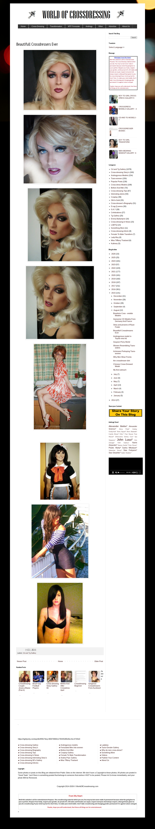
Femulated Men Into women (71, 748)
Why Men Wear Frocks (122, 357)
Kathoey (114, 243)
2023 (113, 265)
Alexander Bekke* (118, 426)
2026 (113, 254)
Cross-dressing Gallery (28, 745)
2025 (113, 257)
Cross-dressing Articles (29, 763)
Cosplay (114, 197)
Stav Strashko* (115, 453)
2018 (113, 282)
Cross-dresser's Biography (121, 203)
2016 (113, 289)
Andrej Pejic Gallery (68, 758)
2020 (113, 275)
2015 (113, 293)
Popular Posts (116, 182)
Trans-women (116, 178)
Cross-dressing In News (120, 222)
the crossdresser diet (121, 361)
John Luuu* (125, 439)
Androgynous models (68, 745)
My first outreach (119, 370)
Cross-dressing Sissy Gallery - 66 (53, 686)
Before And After (117, 188)
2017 (113, 286)
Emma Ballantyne (118, 219)
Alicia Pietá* (124, 429)
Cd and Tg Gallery (29, 653)
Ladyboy (104, 745)
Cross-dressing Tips (119, 191)
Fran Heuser (129, 434)
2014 (113, 400)
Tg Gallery (115, 216)
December (118, 296)
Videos (103, 755)
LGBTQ (114, 225)
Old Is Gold (115, 200)
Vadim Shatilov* (126, 453)
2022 (113, 268)
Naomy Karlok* (123, 445)
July (115, 374)
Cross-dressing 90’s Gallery (30, 760)
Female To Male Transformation (72, 755)
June (116, 378)
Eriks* (122, 434)
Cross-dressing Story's (120, 172)
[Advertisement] (59, 712)
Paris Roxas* (132, 445)
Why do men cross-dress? (111, 750)
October (117, 303)
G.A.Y (113, 209)
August (117, 310)
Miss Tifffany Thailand (120, 240)
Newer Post (21, 661)
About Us (104, 760)
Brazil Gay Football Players (37, 686)
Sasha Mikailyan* (129, 448)
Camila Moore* (114, 434)
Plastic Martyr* (115, 448)
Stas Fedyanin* (130, 450)
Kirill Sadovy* (123, 443)
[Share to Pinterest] (35, 650)
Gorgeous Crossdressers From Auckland (94, 686)
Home (60, 661)
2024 (113, 261)
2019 (113, 279)
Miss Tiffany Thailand (68, 760)
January (117, 396)
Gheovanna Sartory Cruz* (124, 437)
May (115, 381)
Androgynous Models (119, 175)
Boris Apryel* (121, 431)
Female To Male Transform (121, 234)
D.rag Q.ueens (117, 206)
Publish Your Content (109, 758)
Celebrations (116, 212)
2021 (113, 272)
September (118, 307)
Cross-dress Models (119, 185)
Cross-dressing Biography (29, 750)
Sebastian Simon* (115, 450)
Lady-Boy (115, 237)
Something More (117, 228)
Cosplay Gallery (66, 753)
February (117, 392)
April (116, 385)
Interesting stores (118, 194)
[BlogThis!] (28, 650)
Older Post (98, 661)
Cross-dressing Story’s (28, 748)
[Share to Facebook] (33, 650)
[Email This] (26, 650)
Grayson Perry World (121, 342)
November (118, 300)
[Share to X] (31, 650)
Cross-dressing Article (120, 231)
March (116, 389)
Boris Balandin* (132, 431)
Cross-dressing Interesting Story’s (33, 758)
